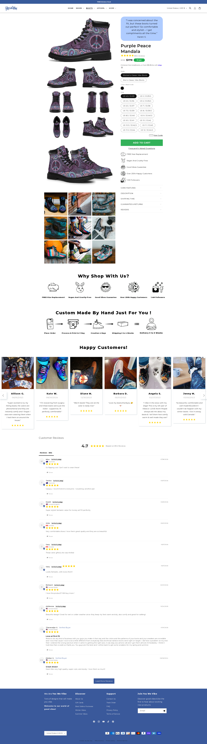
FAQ (108, 706)
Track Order (111, 703)
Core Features (128, 188)
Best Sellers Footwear (84, 706)
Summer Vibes (81, 714)
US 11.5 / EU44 (129, 130)
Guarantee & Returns (132, 204)
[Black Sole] (122, 88)
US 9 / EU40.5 (146, 116)
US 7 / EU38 (145, 106)
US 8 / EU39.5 (146, 111)
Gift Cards (79, 703)
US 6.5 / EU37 (128, 106)
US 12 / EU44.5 (147, 130)
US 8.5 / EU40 (129, 116)
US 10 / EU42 (145, 120)
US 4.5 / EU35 (128, 96)
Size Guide (158, 135)
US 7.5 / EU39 (128, 111)
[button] (80, 8)
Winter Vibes (80, 710)
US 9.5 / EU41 (128, 120)
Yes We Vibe (88, 741)
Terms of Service (113, 714)
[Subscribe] (164, 710)
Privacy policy (110, 740)
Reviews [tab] (43, 453)
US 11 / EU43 (147, 125)
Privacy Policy (112, 710)
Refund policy (99, 740)
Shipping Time (128, 199)
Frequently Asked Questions (142, 148)
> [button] (104, 681)
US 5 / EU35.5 (145, 96)
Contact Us (111, 699)
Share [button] (51, 472)
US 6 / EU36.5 (145, 101)
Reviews (125, 210)
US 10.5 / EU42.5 (130, 125)
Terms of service (122, 740)
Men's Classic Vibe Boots (133, 80)
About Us (79, 699)
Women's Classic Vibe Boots (135, 75)
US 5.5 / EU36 (128, 101)
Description (127, 193)
